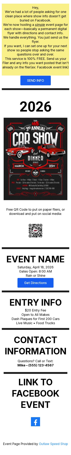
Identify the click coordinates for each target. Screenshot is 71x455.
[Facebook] (35, 421)
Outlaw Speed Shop (53, 444)
